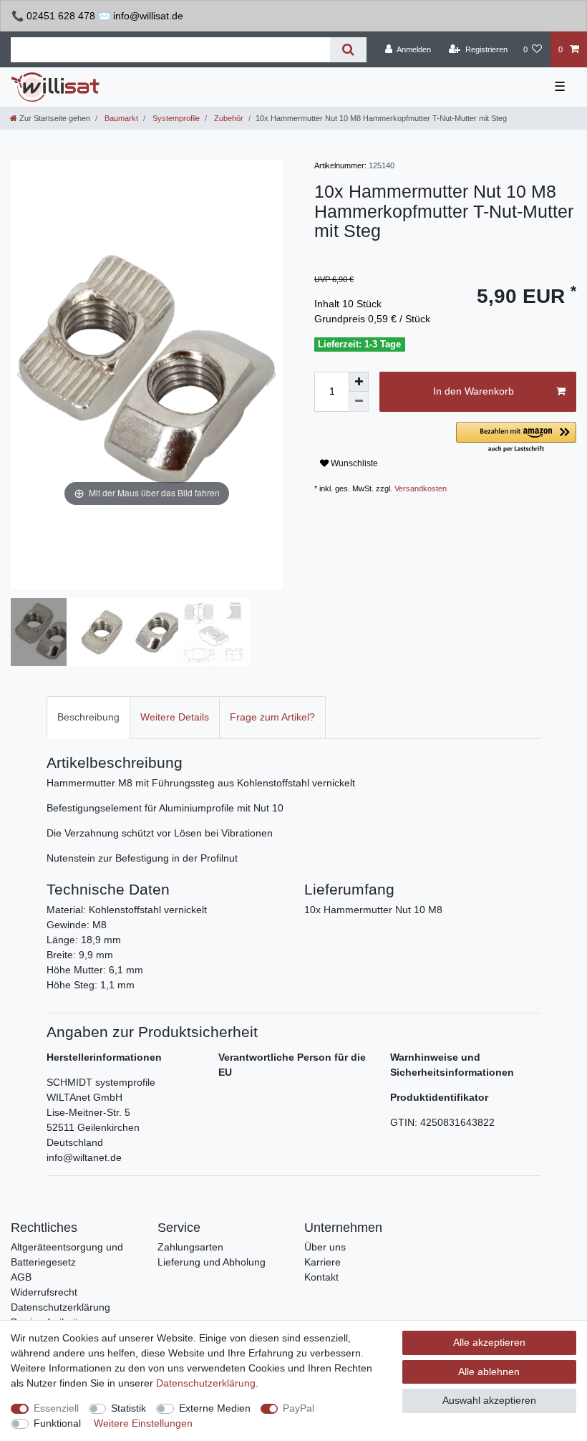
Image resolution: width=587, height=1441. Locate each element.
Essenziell (56, 1408)
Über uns (325, 1247)
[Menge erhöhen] (359, 382)
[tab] (88, 717)
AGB (21, 1277)
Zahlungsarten (190, 1247)
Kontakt (321, 1277)
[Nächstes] (271, 375)
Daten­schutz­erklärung (206, 1383)
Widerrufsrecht (44, 1292)
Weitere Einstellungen (143, 1423)
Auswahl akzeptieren (489, 1400)
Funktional (57, 1423)
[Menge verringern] (359, 402)
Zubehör (227, 118)
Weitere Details (174, 717)
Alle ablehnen (489, 1371)
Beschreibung (88, 717)
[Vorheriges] (22, 375)
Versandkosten (420, 488)
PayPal (298, 1408)
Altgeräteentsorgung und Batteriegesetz (67, 1254)
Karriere (322, 1262)
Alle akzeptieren (489, 1342)
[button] (516, 438)
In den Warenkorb (473, 391)
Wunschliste (353, 463)
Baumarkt (120, 118)
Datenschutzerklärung (60, 1307)
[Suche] (348, 49)
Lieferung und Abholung (211, 1262)
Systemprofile (175, 118)
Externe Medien (215, 1408)
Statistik (128, 1408)
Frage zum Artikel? (272, 717)
